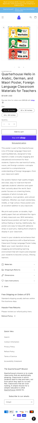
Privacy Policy (9, 347)
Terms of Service (10, 356)
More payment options (19, 143)
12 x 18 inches (9, 110)
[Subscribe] (31, 402)
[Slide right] (23, 67)
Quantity (4, 120)
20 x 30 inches (26, 110)
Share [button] (6, 286)
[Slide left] (14, 67)
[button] (2, 17)
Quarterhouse (9, 390)
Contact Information (11, 342)
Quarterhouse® (21, 419)
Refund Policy (7, 316)
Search (7, 337)
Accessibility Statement (13, 361)
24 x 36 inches (10, 115)
